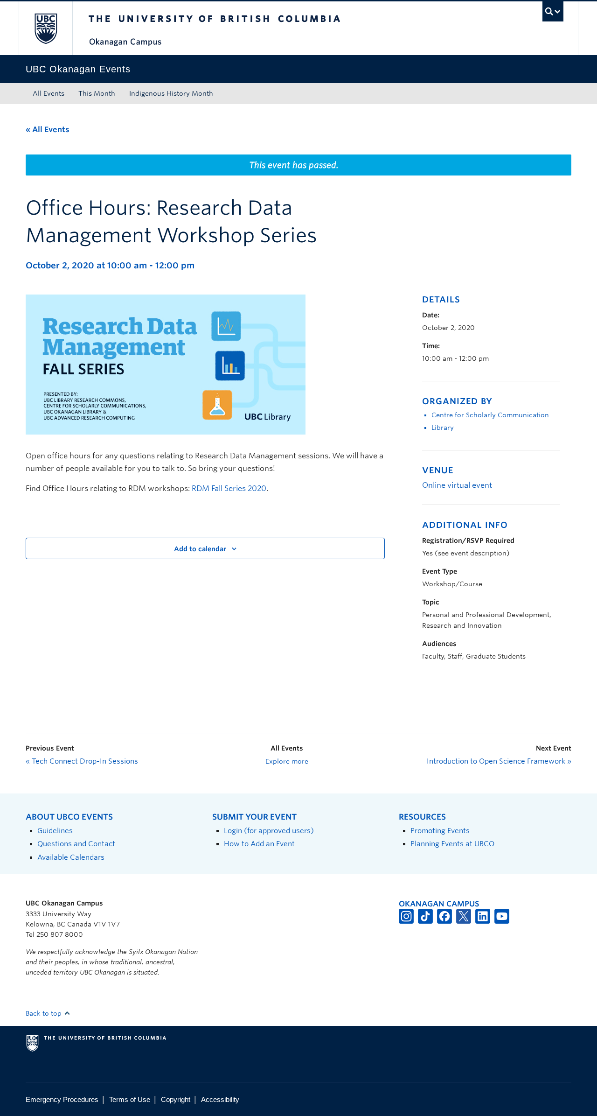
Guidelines (55, 831)
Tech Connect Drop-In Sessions (82, 761)
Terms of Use (129, 1099)
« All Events (47, 129)
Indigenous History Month (171, 93)
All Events (48, 93)
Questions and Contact (76, 844)
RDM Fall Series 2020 (229, 488)
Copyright (175, 1099)
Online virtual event (457, 485)
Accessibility (220, 1099)
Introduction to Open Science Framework (499, 761)
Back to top (44, 1013)
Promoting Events (440, 831)
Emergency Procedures (62, 1099)
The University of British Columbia (45, 28)
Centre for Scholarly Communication (490, 415)
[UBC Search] (552, 11)
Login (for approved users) (269, 831)
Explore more (286, 761)
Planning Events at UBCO (452, 844)
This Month (96, 93)
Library (442, 427)
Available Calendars (70, 857)
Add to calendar (200, 549)
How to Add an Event (259, 844)
